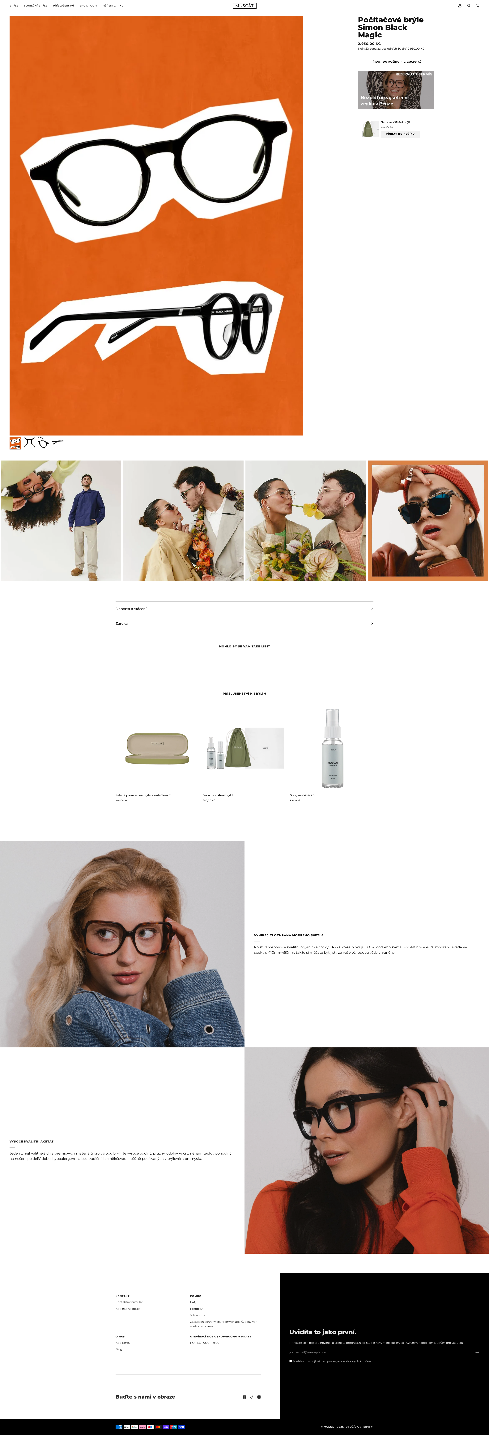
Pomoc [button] (195, 1296)
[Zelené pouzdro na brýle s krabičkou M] (157, 748)
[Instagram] (259, 1397)
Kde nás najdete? (128, 1309)
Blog (119, 1349)
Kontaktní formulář (129, 1302)
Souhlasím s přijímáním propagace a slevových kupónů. (332, 1361)
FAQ (193, 1302)
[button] (15, 5)
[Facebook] (244, 1397)
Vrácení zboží (199, 1315)
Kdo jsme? (123, 1343)
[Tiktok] (251, 1397)
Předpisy (196, 1309)
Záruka (122, 623)
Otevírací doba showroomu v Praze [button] (220, 1336)
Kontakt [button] (123, 1296)
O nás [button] (120, 1336)
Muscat (330, 1426)
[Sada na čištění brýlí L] (244, 748)
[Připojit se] (474, 1352)
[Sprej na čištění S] (331, 748)
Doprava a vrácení (131, 609)
